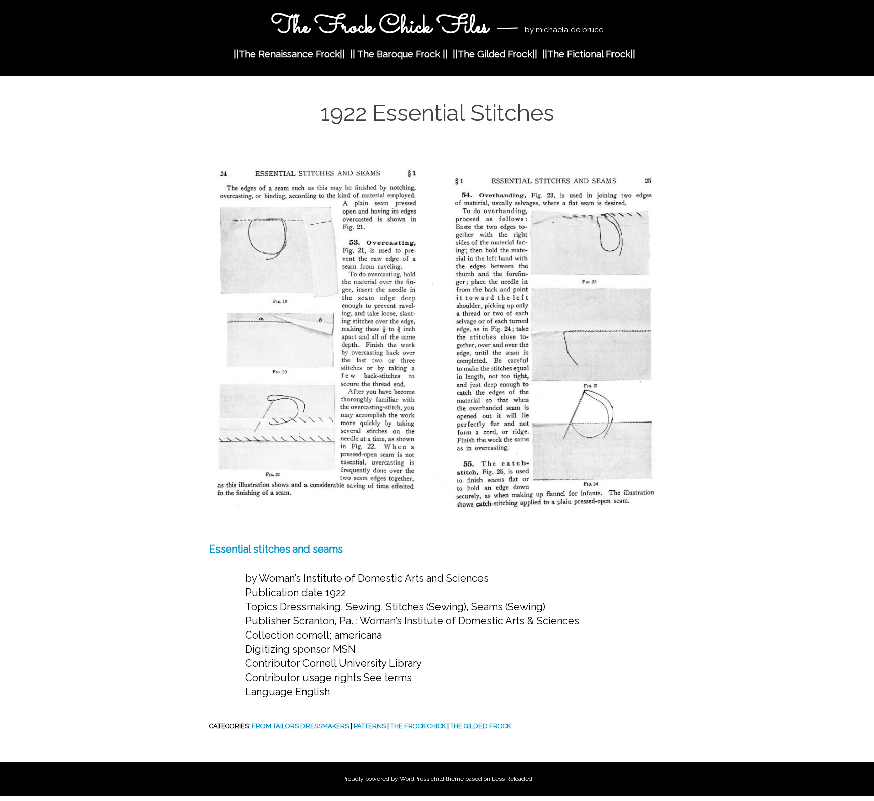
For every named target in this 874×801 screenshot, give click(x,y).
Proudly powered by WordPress (385, 778)
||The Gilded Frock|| (495, 54)
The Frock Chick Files (379, 27)
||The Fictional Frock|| (588, 54)
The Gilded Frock (480, 726)
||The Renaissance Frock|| (289, 54)
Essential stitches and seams (276, 549)
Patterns (370, 726)
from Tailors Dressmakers (300, 726)
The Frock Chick (418, 726)
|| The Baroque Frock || (399, 54)
